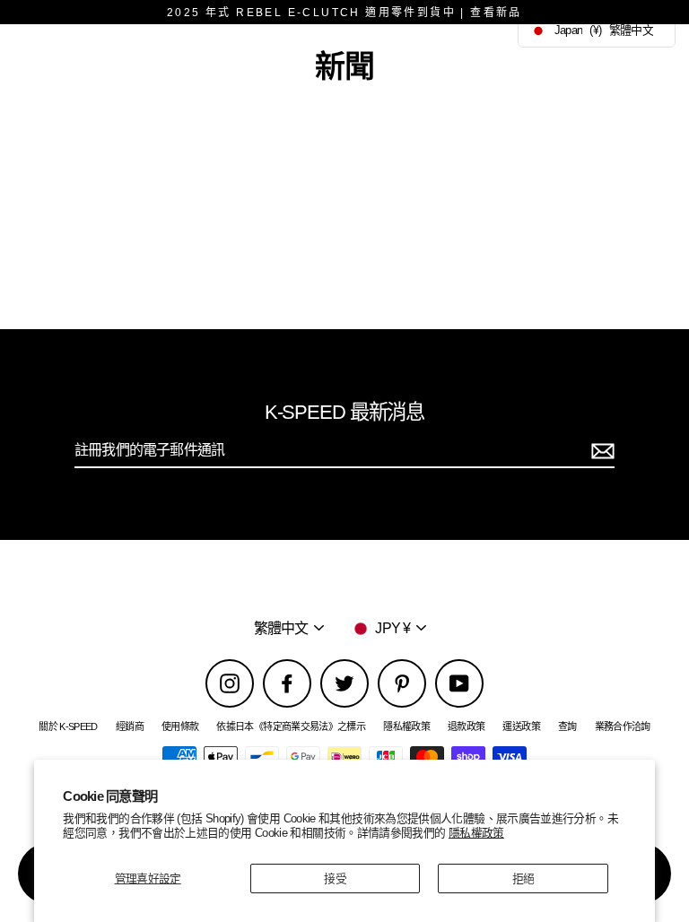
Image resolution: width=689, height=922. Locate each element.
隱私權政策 (476, 832)
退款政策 (466, 726)
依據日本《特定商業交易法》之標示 (290, 726)
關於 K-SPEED (68, 726)
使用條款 (179, 726)
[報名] (600, 450)
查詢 (567, 726)
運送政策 (520, 726)
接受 (335, 878)
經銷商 (130, 726)
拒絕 (523, 878)
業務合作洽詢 (622, 726)
